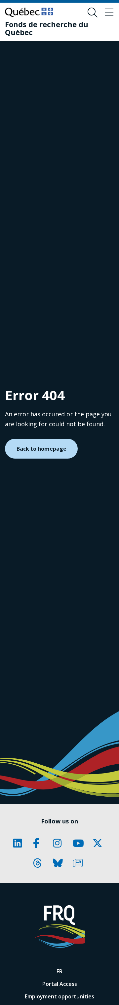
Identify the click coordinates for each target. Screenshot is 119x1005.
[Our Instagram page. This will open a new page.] (59, 843)
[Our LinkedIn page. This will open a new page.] (19, 843)
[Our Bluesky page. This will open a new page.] (59, 863)
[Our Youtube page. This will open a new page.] (79, 843)
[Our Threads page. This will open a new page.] (39, 863)
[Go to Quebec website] (29, 12)
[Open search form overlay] (93, 12)
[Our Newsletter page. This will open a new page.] (79, 863)
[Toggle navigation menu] (109, 12)
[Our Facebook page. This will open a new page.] (39, 843)
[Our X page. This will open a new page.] (99, 843)
